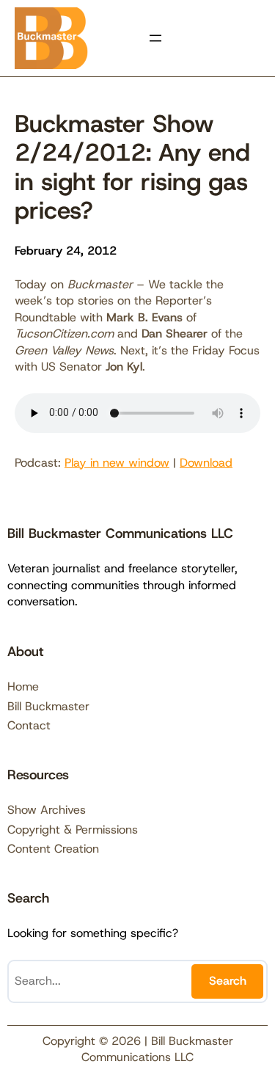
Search (227, 980)
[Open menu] (155, 38)
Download (206, 462)
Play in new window (117, 462)
